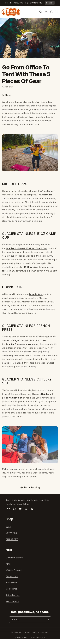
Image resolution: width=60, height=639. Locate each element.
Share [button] (8, 95)
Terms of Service (37, 637)
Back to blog (32, 487)
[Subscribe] (48, 619)
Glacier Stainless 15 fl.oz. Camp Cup (26, 248)
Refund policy (13, 595)
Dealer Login (12, 576)
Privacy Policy (21, 637)
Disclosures (11, 589)
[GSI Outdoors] (10, 11)
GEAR (8, 527)
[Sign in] (46, 12)
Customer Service (14, 557)
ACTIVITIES (11, 533)
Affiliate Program (14, 570)
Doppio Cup (36, 294)
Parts (8, 564)
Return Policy (12, 601)
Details (49, 3)
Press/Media (12, 582)
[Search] (41, 12)
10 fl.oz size (31, 267)
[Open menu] (57, 12)
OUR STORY (12, 539)
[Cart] (51, 12)
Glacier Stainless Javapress (22, 344)
